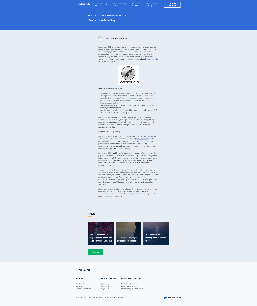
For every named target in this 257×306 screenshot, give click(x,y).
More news (96, 252)
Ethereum (105, 284)
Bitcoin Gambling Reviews (119, 5)
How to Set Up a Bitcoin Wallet (132, 289)
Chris (107, 38)
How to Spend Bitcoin (129, 286)
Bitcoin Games (135, 5)
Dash (104, 184)
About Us (80, 278)
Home (90, 15)
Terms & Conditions (83, 289)
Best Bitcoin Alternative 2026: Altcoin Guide (112, 15)
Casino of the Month (172, 5)
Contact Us (80, 284)
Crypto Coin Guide (109, 278)
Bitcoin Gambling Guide (99, 5)
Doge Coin (105, 289)
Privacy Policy (81, 286)
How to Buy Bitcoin (128, 284)
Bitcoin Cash (106, 286)
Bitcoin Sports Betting (152, 5)
